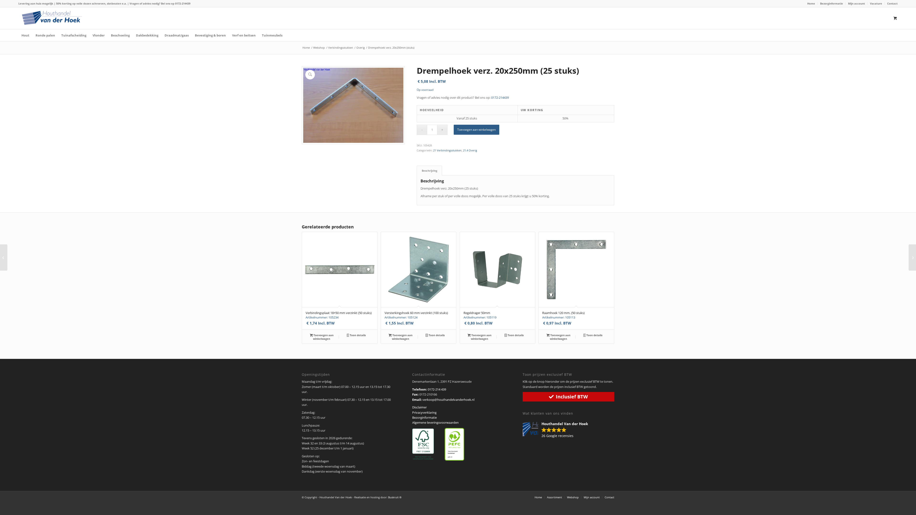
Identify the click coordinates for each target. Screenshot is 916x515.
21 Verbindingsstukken (447, 150)
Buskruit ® (394, 497)
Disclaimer (419, 407)
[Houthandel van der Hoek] (52, 18)
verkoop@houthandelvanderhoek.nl (448, 399)
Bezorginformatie (831, 3)
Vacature (876, 3)
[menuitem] (811, 3)
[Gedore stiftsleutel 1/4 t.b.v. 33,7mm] (3, 257)
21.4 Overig (470, 150)
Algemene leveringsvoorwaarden (435, 422)
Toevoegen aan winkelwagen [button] (323, 336)
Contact (892, 3)
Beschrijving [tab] (429, 170)
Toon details (357, 335)
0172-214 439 (437, 389)
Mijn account (856, 3)
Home (811, 3)
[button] (558, 430)
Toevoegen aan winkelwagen (476, 130)
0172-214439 (182, 3)
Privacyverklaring (424, 412)
